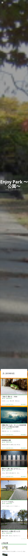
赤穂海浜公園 (6, 440)
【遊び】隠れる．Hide (9, 396)
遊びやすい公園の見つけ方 (11, 531)
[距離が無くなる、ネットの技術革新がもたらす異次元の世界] (14, 415)
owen (4, 398)
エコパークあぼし (8, 502)
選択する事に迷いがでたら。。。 (13, 469)
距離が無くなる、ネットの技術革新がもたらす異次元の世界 (14, 426)
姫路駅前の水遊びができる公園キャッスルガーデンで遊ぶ (13, 551)
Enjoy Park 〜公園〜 (14, 184)
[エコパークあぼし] (14, 490)
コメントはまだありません (8, 404)
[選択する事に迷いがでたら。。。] (14, 459)
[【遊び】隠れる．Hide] (14, 387)
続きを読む (23, 404)
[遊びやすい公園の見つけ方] (14, 520)
